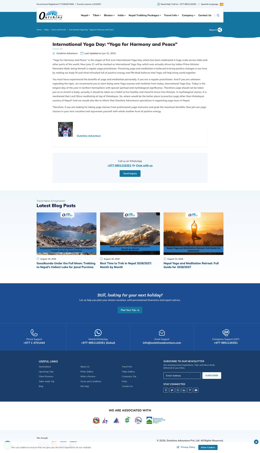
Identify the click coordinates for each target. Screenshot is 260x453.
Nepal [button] (84, 15)
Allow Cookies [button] (208, 447)
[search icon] (217, 15)
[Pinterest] (189, 390)
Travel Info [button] (170, 15)
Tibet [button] (96, 15)
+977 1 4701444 (34, 342)
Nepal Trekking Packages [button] (144, 15)
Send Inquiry (130, 173)
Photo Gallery (86, 371)
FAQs (124, 381)
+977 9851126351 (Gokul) (98, 342)
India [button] (121, 15)
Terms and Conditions (90, 381)
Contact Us (204, 15)
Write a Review (87, 376)
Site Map (84, 386)
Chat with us (144, 165)
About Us (84, 366)
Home (39, 29)
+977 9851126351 (188, 4)
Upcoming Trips (46, 371)
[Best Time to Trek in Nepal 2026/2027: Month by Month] (130, 233)
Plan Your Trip (128, 310)
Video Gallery (128, 371)
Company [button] (187, 15)
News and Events (58, 29)
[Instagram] (177, 390)
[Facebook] (165, 390)
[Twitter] (171, 390)
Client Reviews (46, 376)
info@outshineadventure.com (162, 342)
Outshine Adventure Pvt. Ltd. (183, 440)
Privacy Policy (188, 447)
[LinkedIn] (183, 390)
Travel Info (127, 366)
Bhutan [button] (108, 15)
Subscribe (211, 375)
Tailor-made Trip (46, 381)
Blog (46, 29)
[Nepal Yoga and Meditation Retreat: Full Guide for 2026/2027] (193, 233)
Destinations (45, 366)
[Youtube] (195, 390)
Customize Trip (129, 376)
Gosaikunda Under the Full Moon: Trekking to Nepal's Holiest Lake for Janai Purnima (66, 265)
